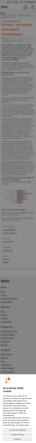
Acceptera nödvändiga (17, 434)
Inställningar (17, 439)
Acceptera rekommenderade (17, 430)
